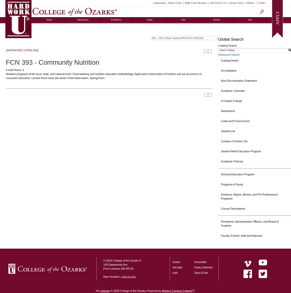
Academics (116, 19)
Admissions (83, 19)
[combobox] (184, 38)
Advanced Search (229, 54)
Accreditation (229, 70)
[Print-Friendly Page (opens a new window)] (205, 51)
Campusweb (159, 3)
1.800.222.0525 (128, 277)
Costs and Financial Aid (235, 121)
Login (175, 272)
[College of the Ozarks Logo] (48, 269)
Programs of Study (232, 184)
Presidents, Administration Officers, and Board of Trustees (250, 223)
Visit (183, 19)
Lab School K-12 (218, 3)
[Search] (262, 12)
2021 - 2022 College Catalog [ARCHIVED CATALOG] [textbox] (177, 38)
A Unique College (231, 101)
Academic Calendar (233, 90)
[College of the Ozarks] (75, 11)
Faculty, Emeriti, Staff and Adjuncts (241, 235)
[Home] (248, 264)
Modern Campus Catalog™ (178, 290)
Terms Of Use (201, 272)
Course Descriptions (233, 208)
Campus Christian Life (234, 141)
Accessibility (200, 262)
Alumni (216, 19)
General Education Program (237, 174)
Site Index (177, 267)
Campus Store (236, 3)
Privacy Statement (203, 267)
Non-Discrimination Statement (239, 80)
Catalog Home (229, 60)
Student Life (228, 131)
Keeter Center (175, 3)
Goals (150, 19)
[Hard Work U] (18, 18)
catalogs (105, 290)
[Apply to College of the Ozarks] (277, 18)
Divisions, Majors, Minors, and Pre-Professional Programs (249, 196)
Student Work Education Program (241, 151)
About (49, 19)
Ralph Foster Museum (195, 3)
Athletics (250, 3)
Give (250, 19)
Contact (262, 3)
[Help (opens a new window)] (210, 51)
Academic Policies (232, 161)
